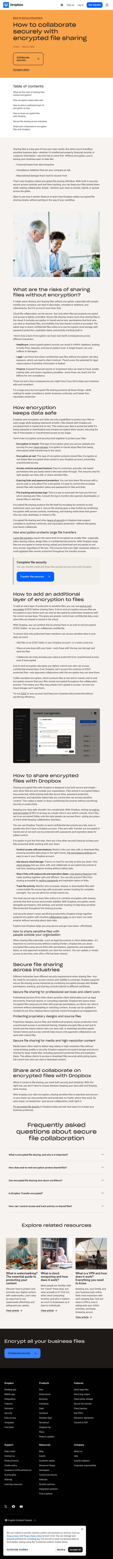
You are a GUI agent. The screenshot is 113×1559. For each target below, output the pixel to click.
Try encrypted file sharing (26, 1106)
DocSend (43, 1413)
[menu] (107, 5)
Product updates (46, 1436)
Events (42, 1456)
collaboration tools (58, 917)
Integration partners (48, 1489)
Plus (41, 1389)
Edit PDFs (78, 1413)
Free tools (9, 1427)
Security (8, 1413)
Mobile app (9, 1394)
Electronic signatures (84, 1418)
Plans (41, 1432)
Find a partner (45, 1493)
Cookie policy (10, 1465)
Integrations (10, 1399)
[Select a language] (62, 5)
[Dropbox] (14, 5)
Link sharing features (80, 874)
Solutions (8, 1408)
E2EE (24, 693)
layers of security (56, 520)
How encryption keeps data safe (28, 100)
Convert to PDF (81, 1422)
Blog (41, 1451)
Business (43, 1399)
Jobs (76, 1456)
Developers (44, 1470)
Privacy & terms (11, 1460)
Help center (9, 1451)
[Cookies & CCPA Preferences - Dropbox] (44, 1541)
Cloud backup (80, 1408)
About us (78, 1451)
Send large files (81, 1389)
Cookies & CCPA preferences (17, 1470)
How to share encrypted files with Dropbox (26, 114)
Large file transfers (23, 538)
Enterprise (44, 1403)
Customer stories (47, 1460)
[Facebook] (13, 1506)
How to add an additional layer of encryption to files (28, 106)
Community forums (48, 1475)
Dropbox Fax (45, 1427)
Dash (41, 1408)
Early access (10, 1418)
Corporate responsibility (85, 1465)
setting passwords (48, 880)
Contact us (9, 1456)
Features (8, 1403)
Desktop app (10, 1389)
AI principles (10, 1475)
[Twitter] (6, 1506)
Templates (9, 1422)
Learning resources (13, 1484)
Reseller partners (47, 1484)
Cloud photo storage (83, 1399)
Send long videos (82, 1394)
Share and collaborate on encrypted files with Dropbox (29, 128)
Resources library (47, 1465)
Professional (44, 1394)
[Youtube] (21, 1506)
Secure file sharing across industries (30, 121)
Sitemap (8, 1479)
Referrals (43, 1479)
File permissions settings (80, 852)
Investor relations (82, 1460)
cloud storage (41, 447)
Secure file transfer (83, 1403)
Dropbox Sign (45, 1418)
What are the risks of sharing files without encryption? (28, 93)
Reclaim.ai (44, 1422)
